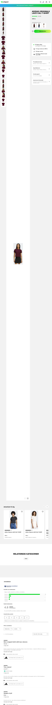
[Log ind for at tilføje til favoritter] (33, 31)
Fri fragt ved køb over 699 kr (42, 48)
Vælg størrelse (42, 31)
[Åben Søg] (40, 2)
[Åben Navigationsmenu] (49, 2)
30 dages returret (39, 51)
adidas (26, 558)
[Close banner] (50, 5)
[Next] (47, 507)
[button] (3, 14)
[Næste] (28, 498)
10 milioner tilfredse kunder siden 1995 (41, 54)
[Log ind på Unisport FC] (43, 2)
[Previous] (44, 507)
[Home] (4, 2)
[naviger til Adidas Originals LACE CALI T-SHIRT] (39, 25)
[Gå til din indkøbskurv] (46, 2)
